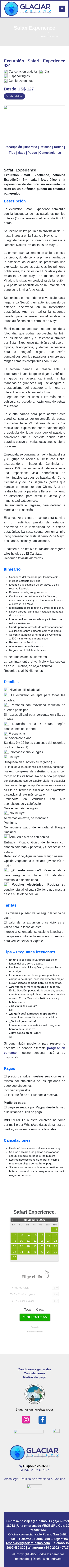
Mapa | (22, 152)
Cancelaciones (50, 152)
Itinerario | (31, 147)
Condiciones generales (34, 1369)
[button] (62, 9)
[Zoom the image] (34, 122)
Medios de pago (34, 1377)
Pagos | (33, 152)
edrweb (47, 1558)
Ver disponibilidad (14, 96)
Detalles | (46, 147)
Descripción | (14, 147)
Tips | (13, 152)
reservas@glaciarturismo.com (28, 1543)
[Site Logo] (28, 8)
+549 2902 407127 (36, 1470)
